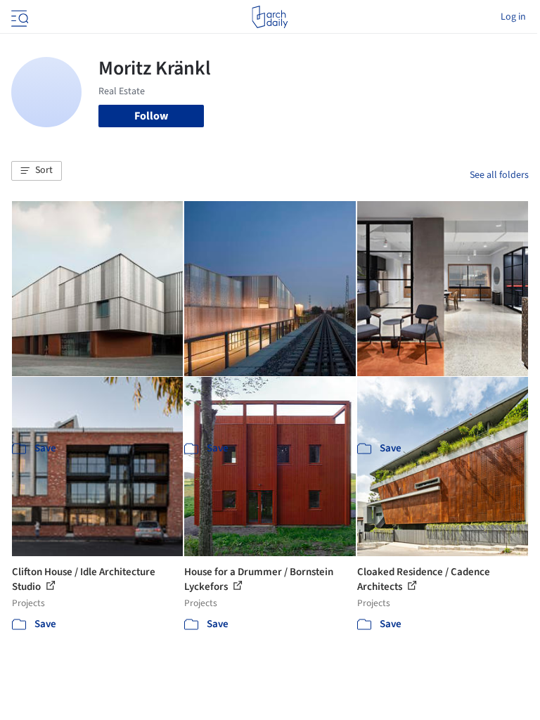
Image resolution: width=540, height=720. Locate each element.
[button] (36, 171)
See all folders (499, 175)
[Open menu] (18, 17)
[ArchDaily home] (270, 17)
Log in (513, 17)
